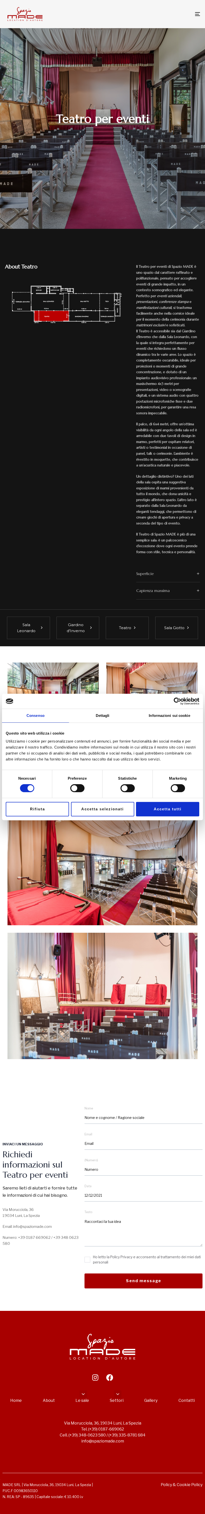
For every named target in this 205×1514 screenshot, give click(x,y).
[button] (168, 573)
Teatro (125, 627)
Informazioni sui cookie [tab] (169, 715)
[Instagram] (95, 1377)
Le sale (82, 1400)
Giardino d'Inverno (76, 627)
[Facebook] (109, 1377)
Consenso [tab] (35, 715)
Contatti (186, 1400)
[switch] (77, 788)
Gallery (151, 1400)
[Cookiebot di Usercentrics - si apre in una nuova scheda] (177, 701)
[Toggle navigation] (167, 14)
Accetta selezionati (102, 809)
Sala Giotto (174, 627)
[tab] (168, 573)
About (49, 1400)
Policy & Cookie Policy (181, 1484)
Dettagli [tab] (103, 715)
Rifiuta (37, 809)
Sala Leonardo (26, 627)
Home (16, 1400)
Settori (117, 1400)
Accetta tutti (168, 809)
